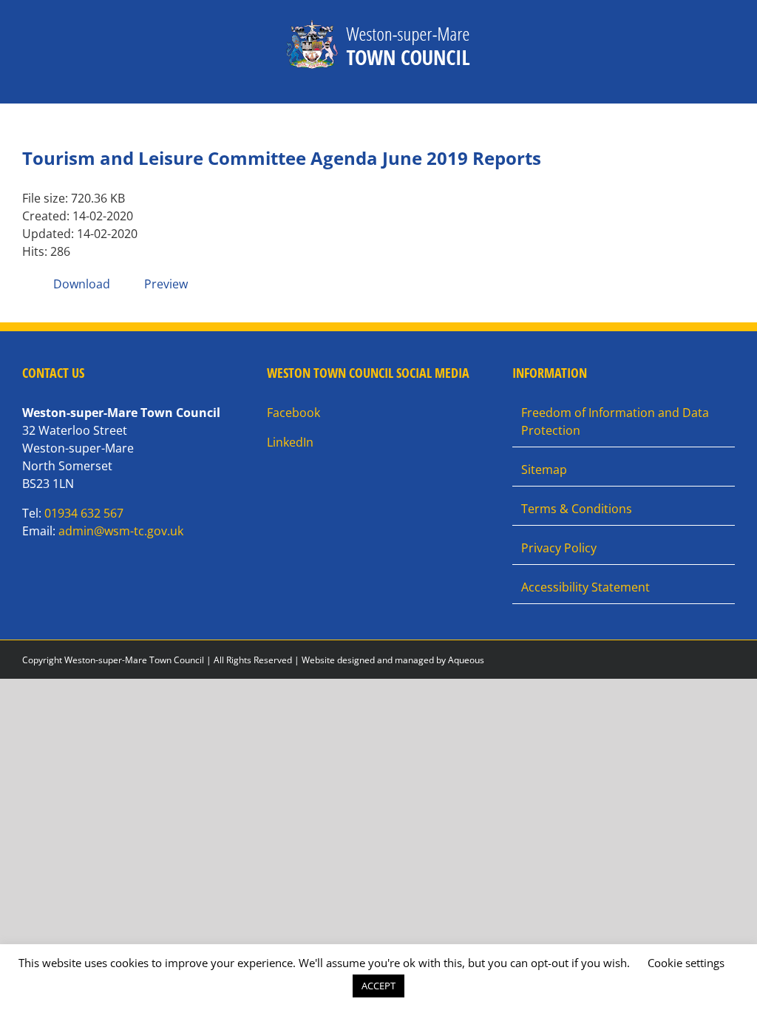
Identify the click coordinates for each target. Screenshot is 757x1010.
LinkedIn (290, 442)
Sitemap (544, 469)
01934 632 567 (83, 513)
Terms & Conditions (576, 509)
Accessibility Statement (585, 587)
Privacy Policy (559, 548)
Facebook (293, 412)
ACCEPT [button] (378, 985)
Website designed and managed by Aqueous (393, 660)
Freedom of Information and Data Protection (615, 421)
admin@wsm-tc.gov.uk (120, 531)
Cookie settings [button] (686, 962)
